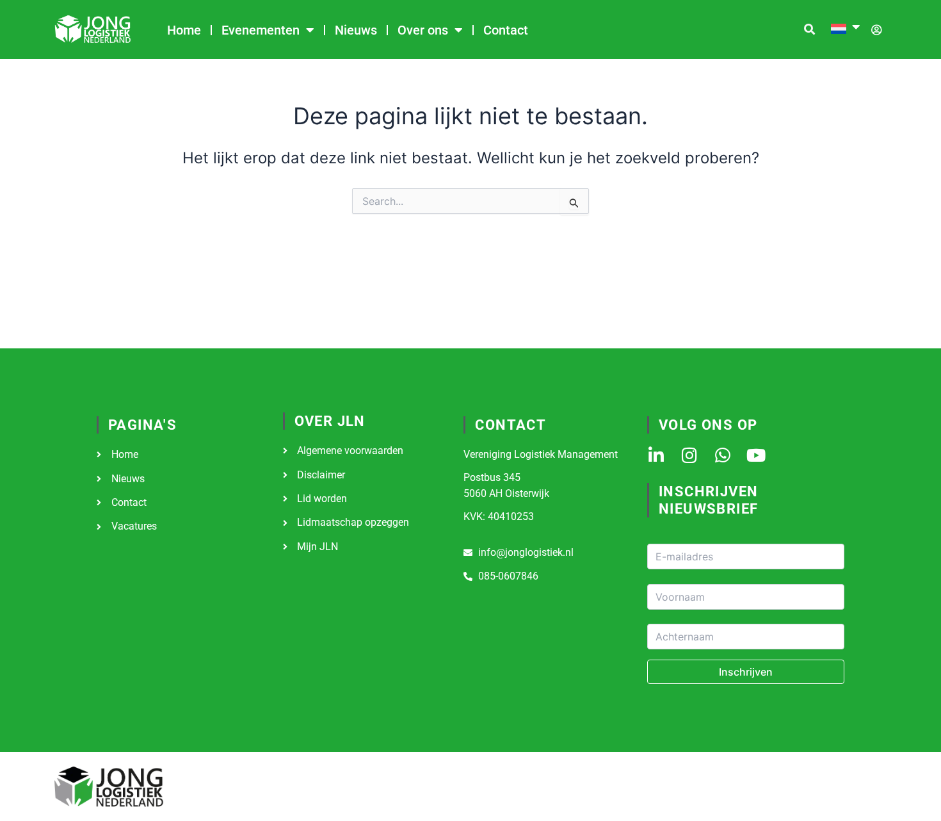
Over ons (423, 30)
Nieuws (356, 30)
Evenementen (260, 30)
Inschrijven (746, 671)
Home (184, 30)
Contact (505, 30)
